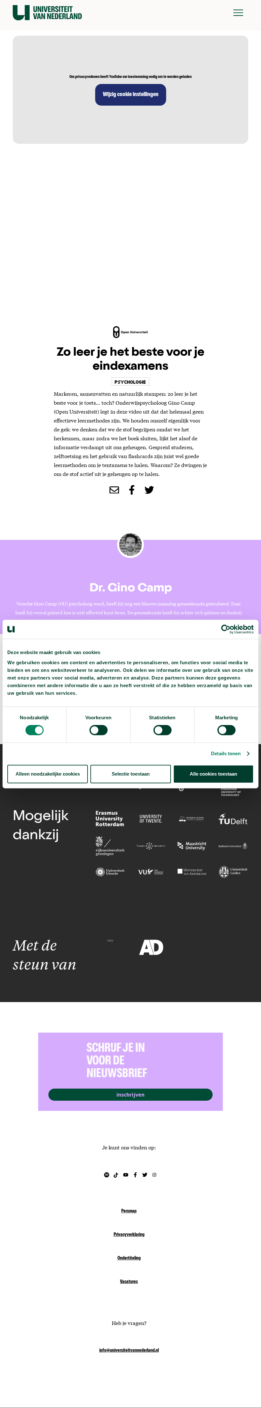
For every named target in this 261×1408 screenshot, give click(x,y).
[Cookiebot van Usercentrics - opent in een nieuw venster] (226, 629)
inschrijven (130, 1094)
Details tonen (226, 753)
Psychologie (130, 381)
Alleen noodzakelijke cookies (48, 774)
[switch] (98, 730)
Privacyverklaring (129, 1234)
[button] (238, 12)
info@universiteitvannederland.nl (129, 1350)
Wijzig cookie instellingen (131, 95)
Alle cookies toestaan (213, 774)
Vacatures (129, 1282)
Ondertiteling (129, 1258)
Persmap (129, 1211)
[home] (47, 12)
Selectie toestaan (131, 774)
